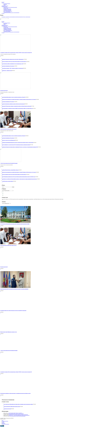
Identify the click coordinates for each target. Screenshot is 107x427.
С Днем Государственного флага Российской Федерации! (8, 163)
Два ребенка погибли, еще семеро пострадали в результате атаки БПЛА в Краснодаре (13, 310)
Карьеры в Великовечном (7, 28)
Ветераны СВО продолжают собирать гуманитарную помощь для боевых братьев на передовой (16, 106)
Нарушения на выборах (7, 31)
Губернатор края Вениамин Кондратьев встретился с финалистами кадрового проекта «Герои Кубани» (17, 142)
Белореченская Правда (7, 3)
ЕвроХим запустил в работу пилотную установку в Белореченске (18, 414)
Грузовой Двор (6, 27)
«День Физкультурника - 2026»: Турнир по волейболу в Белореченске (12, 68)
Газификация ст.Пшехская (7, 9)
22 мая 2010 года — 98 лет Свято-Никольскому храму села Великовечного (18, 415)
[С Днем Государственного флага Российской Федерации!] (10, 161)
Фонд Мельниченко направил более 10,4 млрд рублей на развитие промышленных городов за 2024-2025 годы (18, 176)
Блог (2, 420)
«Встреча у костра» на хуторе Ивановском (8, 140)
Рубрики (3, 190)
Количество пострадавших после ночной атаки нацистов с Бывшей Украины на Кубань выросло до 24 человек (19, 99)
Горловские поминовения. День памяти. (8, 101)
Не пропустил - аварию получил (7, 70)
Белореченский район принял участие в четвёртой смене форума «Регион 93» (13, 97)
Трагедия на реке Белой (4, 90)
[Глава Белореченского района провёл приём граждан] (15, 127)
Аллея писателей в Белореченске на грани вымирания (11, 12)
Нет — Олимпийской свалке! (8, 30)
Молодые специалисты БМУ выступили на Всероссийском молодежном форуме (14, 61)
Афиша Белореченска (5, 25)
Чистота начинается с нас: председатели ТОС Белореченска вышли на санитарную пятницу (16, 144)
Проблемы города (4, 6)
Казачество (5, 4)
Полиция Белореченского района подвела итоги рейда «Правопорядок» (13, 59)
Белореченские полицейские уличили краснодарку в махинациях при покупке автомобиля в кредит (15, 393)
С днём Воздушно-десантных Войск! (7, 181)
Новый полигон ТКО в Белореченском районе (10, 7)
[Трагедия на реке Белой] (15, 88)
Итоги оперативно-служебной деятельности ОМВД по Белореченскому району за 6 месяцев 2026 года (17, 108)
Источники (3, 423)
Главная (3, 21)
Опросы (3, 13)
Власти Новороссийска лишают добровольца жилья (16, 413)
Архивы (3, 203)
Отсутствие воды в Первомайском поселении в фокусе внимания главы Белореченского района (18, 404)
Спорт (4, 24)
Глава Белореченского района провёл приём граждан (8, 245)
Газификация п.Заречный (7, 10)
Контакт (3, 422)
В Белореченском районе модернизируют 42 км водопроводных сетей (12, 63)
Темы (3, 22)
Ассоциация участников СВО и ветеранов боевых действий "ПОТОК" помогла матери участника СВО (16, 52)
